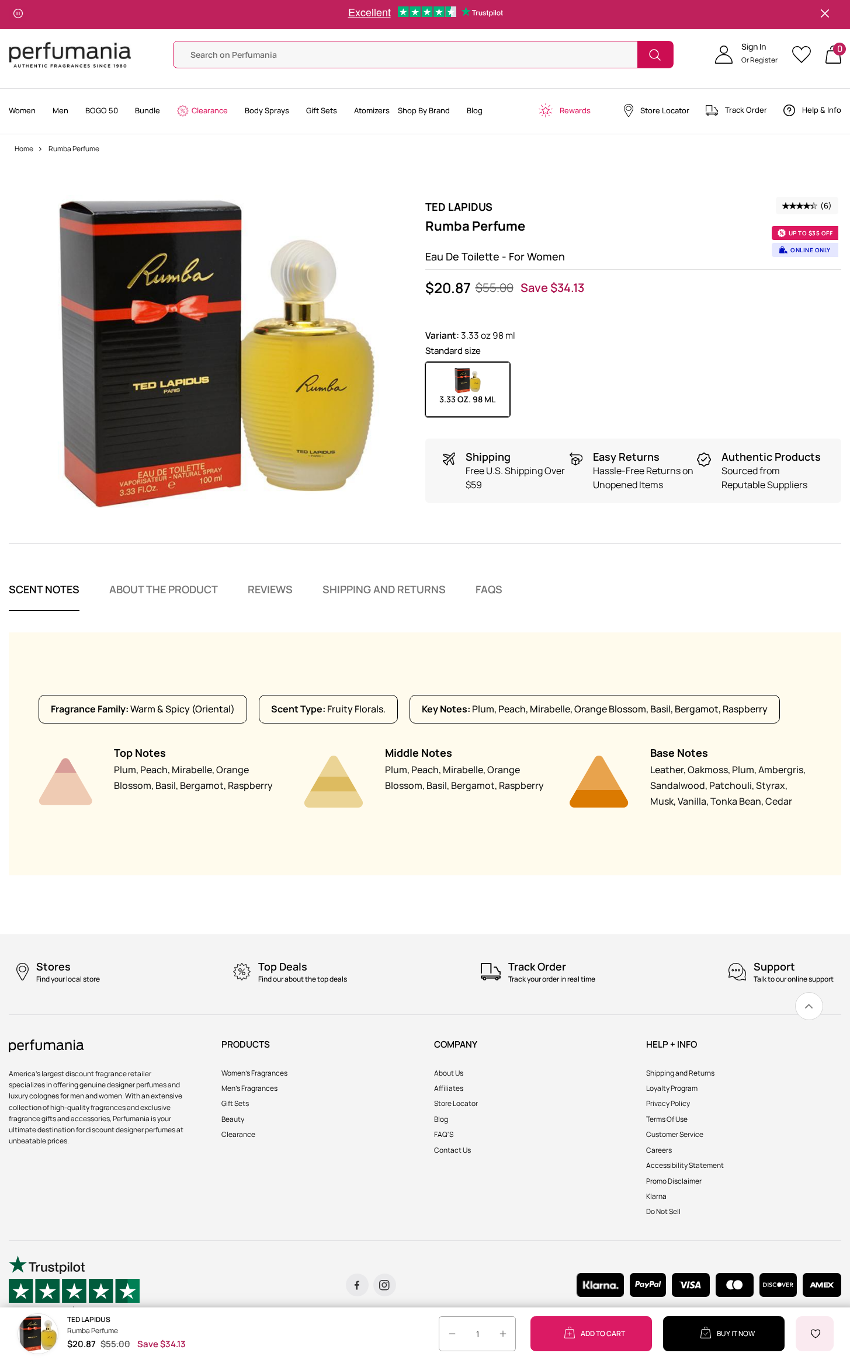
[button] (746, 55)
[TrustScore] (74, 1284)
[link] (809, 1006)
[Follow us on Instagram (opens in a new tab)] (384, 1285)
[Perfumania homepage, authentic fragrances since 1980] (70, 54)
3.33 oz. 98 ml (467, 399)
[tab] (44, 597)
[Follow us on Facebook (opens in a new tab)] (357, 1285)
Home (24, 149)
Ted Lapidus (458, 207)
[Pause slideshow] (18, 14)
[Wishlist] (805, 54)
